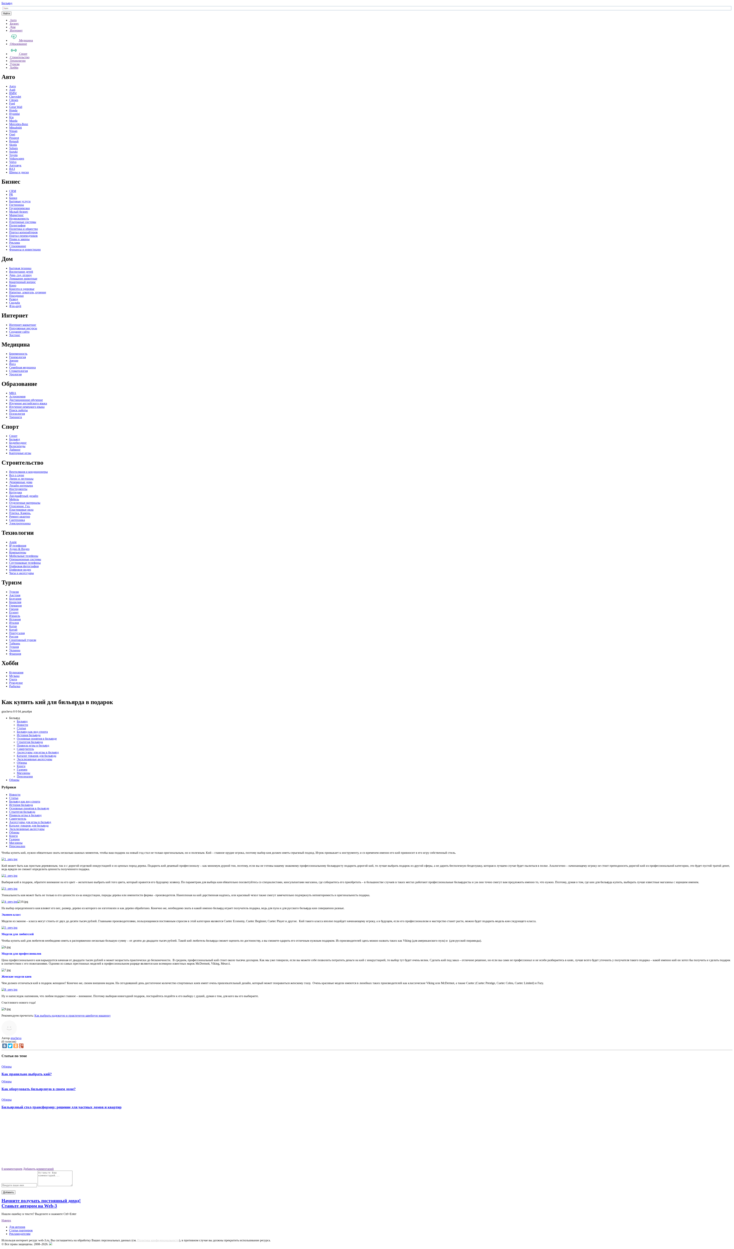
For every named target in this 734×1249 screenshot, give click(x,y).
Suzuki (13, 151)
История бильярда (29, 735)
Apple (13, 542)
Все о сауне (16, 475)
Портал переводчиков (23, 235)
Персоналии (25, 776)
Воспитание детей (21, 271)
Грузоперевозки (19, 208)
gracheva (16, 1038)
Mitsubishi (15, 127)
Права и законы (19, 239)
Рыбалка (14, 686)
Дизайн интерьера (21, 485)
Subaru (13, 148)
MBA (12, 393)
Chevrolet (15, 96)
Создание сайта (19, 331)
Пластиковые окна (21, 509)
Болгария (15, 598)
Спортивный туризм (22, 640)
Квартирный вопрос (22, 282)
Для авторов (17, 1227)
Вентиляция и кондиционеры (28, 471)
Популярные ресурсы (23, 328)
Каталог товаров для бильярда (36, 755)
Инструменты (18, 489)
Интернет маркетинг (22, 324)
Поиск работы (18, 410)
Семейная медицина (22, 367)
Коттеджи (15, 492)
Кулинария (16, 672)
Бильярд (7, 3)
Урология (15, 374)
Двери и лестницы (21, 478)
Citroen (13, 100)
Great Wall (15, 107)
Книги (21, 766)
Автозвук (15, 165)
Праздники (16, 295)
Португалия (17, 633)
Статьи (21, 728)
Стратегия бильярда (30, 742)
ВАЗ (12, 168)
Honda (13, 110)
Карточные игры (20, 453)
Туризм (14, 591)
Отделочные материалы (24, 502)
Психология (17, 413)
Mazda (13, 120)
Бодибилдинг (18, 442)
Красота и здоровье (21, 289)
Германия (15, 605)
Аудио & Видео (19, 549)
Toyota (13, 155)
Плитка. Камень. (20, 513)
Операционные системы (25, 559)
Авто (12, 86)
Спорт (13, 435)
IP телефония (17, 545)
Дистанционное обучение (26, 400)
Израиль (14, 616)
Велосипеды (17, 446)
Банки (13, 198)
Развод (13, 299)
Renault (14, 141)
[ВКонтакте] (4, 1046)
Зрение (13, 360)
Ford (12, 103)
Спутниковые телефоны (25, 562)
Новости (22, 724)
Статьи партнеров (21, 1230)
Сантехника (17, 520)
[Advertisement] (367, 1139)
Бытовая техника (20, 268)
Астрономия (17, 396)
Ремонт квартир (19, 516)
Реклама (14, 242)
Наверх (6, 1220)
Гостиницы (16, 204)
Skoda (13, 144)
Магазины (23, 773)
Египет (14, 612)
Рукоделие (16, 682)
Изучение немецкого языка (27, 406)
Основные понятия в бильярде (37, 738)
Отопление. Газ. (19, 506)
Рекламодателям (19, 1233)
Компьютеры (17, 552)
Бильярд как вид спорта (32, 731)
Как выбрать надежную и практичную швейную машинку (72, 1015)
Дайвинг (15, 449)
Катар (13, 626)
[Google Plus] (21, 1046)
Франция (15, 653)
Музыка (14, 676)
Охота (13, 679)
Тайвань (14, 643)
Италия (14, 622)
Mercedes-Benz (18, 124)
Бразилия (15, 602)
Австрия (14, 595)
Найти (6, 13)
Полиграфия (17, 225)
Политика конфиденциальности (158, 1240)
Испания (15, 619)
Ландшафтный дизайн (23, 495)
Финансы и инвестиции (25, 249)
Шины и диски (19, 172)
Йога (12, 364)
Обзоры (22, 762)
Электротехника (20, 523)
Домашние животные (23, 278)
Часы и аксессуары (21, 573)
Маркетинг (16, 215)
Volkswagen (16, 158)
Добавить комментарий (38, 1168)
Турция (14, 646)
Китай (13, 629)
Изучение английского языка (28, 403)
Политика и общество (23, 228)
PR (11, 194)
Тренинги (15, 417)
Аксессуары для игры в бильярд (38, 752)
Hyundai (14, 113)
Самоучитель (25, 749)
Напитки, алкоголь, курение (27, 292)
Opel (12, 134)
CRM (12, 191)
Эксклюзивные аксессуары (34, 759)
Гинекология (17, 357)
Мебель (14, 499)
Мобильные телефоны (23, 556)
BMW (13, 93)
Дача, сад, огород (20, 275)
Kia (11, 117)
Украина (14, 650)
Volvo (12, 162)
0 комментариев (12, 1168)
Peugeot (14, 138)
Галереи (22, 769)
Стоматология (18, 371)
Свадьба (14, 302)
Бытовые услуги (20, 201)
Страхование (17, 246)
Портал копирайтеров (23, 232)
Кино (12, 285)
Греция (13, 609)
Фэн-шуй (15, 306)
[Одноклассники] (15, 1046)
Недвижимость (19, 218)
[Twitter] (10, 1046)
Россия (13, 636)
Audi (12, 89)
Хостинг (14, 335)
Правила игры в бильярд (33, 745)
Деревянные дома (20, 482)
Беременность (18, 353)
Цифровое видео (20, 569)
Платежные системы (22, 222)
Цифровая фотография (24, 566)
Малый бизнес (18, 211)
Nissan (13, 131)
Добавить (8, 1192)
